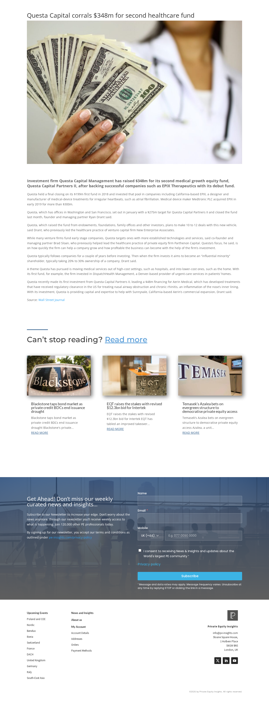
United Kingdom (36, 660)
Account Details (80, 633)
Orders (75, 645)
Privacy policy (149, 564)
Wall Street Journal (51, 300)
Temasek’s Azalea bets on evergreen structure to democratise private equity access (209, 407)
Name (142, 493)
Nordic (30, 625)
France (30, 648)
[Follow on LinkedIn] (226, 660)
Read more (126, 339)
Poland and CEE (36, 619)
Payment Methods (81, 650)
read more (39, 433)
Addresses (76, 639)
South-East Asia (36, 678)
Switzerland (33, 642)
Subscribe (189, 576)
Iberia (30, 637)
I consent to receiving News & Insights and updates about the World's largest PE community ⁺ (189, 553)
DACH (30, 654)
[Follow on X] (217, 660)
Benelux (31, 631)
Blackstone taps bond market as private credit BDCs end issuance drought (58, 407)
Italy (29, 672)
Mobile (143, 528)
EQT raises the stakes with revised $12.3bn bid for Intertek (134, 405)
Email (143, 510)
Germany (32, 666)
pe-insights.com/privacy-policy (70, 537)
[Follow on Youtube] (234, 660)
